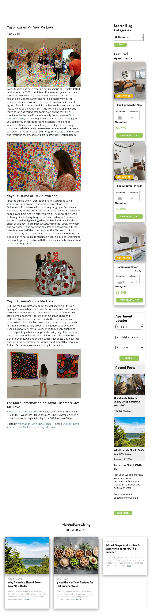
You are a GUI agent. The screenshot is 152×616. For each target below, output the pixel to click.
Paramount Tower (127, 267)
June (36, 427)
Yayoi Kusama (48, 427)
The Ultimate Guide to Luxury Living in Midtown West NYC (127, 402)
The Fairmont (125, 105)
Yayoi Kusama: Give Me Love (22, 411)
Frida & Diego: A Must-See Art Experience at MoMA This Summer (123, 549)
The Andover (124, 186)
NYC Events (44, 423)
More (27, 599)
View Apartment (129, 135)
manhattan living (27, 423)
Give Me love (25, 427)
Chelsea (66, 423)
